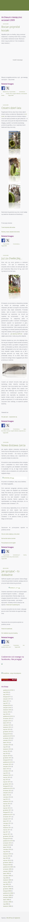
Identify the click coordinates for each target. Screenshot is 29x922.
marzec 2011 (6, 830)
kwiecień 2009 (7, 880)
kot (2, 431)
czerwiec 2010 (7, 849)
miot (11, 93)
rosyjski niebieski (16, 93)
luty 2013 (5, 779)
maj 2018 (5, 692)
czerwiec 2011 (7, 823)
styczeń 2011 (7, 834)
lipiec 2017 (6, 701)
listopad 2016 (7, 705)
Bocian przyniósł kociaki (10, 28)
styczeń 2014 (7, 755)
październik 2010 (8, 841)
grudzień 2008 (7, 889)
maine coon (8, 647)
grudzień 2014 (7, 731)
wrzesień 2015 (7, 718)
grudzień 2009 (7, 862)
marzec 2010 (6, 856)
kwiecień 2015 (7, 727)
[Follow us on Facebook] (3, 665)
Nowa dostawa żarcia (13, 445)
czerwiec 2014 (7, 745)
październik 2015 (8, 716)
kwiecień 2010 (7, 854)
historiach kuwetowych (12, 605)
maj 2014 (5, 747)
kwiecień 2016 (7, 710)
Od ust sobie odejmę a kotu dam (10, 534)
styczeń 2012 (7, 808)
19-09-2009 (5, 255)
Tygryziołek (11, 95)
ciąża (24, 429)
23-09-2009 (5, 105)
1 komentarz (16, 645)
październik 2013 (8, 762)
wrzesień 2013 (7, 764)
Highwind (17, 918)
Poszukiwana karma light (8, 543)
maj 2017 (5, 703)
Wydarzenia (6, 91)
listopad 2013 (7, 760)
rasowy (8, 431)
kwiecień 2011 (7, 827)
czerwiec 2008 (7, 902)
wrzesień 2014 (7, 738)
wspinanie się (22, 431)
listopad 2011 (7, 812)
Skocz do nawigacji (2, 3)
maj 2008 (5, 904)
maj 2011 (5, 825)
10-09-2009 (5, 442)
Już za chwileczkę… (11, 258)
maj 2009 (5, 878)
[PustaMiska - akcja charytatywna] (14, 673)
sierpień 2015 (7, 721)
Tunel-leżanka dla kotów (8, 227)
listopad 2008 (7, 891)
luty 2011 (5, 832)
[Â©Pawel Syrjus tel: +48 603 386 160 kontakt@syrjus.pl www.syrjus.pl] (14, 143)
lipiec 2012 (6, 795)
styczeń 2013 (7, 782)
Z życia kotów (12, 91)
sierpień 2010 (7, 845)
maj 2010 (5, 851)
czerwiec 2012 (7, 797)
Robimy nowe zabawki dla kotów (10, 232)
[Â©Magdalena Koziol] (14, 170)
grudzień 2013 (7, 758)
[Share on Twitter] (8, 88)
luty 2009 (5, 884)
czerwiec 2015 (7, 725)
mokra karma (15, 556)
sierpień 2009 (7, 871)
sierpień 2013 (7, 766)
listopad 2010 (7, 838)
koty (11, 556)
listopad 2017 (7, 697)
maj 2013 (5, 773)
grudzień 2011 (7, 810)
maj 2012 (5, 799)
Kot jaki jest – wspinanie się (9, 417)
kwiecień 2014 (7, 749)
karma (24, 555)
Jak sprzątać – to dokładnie (10, 573)
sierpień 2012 (7, 793)
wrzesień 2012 (7, 790)
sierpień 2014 (7, 740)
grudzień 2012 (7, 784)
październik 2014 (8, 736)
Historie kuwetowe (6, 629)
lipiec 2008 (6, 899)
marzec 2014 (6, 751)
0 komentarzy (16, 244)
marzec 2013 (6, 777)
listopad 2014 (7, 734)
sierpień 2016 (7, 707)
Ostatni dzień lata (11, 108)
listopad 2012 (7, 786)
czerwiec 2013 (7, 771)
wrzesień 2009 (7, 869)
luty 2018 (5, 694)
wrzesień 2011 (7, 817)
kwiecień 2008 (7, 906)
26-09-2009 (5, 24)
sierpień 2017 (7, 699)
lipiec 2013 (6, 769)
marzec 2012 (6, 803)
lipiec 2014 (6, 742)
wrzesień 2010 (7, 843)
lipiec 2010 (6, 847)
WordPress (10, 918)
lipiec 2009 (6, 873)
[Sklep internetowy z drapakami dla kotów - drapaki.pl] (14, 680)
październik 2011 (8, 814)
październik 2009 (8, 867)
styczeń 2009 (7, 886)
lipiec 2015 (6, 723)
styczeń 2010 (7, 860)
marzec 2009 (6, 882)
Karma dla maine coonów (8, 538)
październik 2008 (8, 893)
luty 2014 (5, 753)
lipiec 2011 (6, 821)
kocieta (7, 93)
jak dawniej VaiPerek (16, 334)
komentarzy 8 (16, 555)
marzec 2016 (6, 712)
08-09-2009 (5, 568)
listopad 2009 (7, 865)
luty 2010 (5, 858)
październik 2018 (8, 690)
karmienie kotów (5, 556)
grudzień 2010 (7, 836)
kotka (4, 431)
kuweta (3, 647)
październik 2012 (8, 788)
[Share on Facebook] (3, 88)
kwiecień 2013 (7, 775)
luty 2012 (5, 806)
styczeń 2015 (7, 729)
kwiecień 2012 (7, 801)
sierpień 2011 (7, 819)
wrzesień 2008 (7, 895)
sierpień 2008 (7, 897)
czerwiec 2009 (7, 876)
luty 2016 (5, 714)
